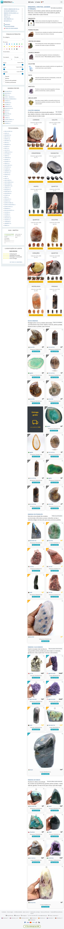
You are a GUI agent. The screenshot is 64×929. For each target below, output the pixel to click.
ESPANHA (7, 100)
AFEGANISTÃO (8, 91)
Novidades (7, 24)
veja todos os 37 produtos (54, 215)
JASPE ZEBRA (8, 183)
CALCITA (7, 150)
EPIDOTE (6, 163)
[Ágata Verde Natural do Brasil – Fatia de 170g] (36, 363)
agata (31, 373)
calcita (31, 566)
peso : (4, 67)
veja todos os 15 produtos (36, 148)
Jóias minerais (9, 19)
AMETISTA (7, 136)
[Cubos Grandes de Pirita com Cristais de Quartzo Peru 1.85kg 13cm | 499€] (36, 663)
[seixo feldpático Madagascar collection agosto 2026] (36, 136)
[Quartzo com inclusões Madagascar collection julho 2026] (54, 202)
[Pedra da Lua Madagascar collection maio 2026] (36, 302)
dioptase (32, 832)
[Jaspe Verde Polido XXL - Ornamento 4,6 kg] (54, 796)
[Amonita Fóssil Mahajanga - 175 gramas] (36, 337)
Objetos (7, 15)
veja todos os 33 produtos (36, 181)
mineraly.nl (51, 918)
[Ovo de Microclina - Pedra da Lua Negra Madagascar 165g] (54, 363)
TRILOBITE (7, 219)
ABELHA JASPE (8, 131)
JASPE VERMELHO (8, 182)
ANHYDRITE (7, 140)
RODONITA (7, 208)
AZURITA (6, 146)
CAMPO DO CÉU (8, 152)
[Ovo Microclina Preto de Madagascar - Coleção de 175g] (54, 442)
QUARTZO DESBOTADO (9, 204)
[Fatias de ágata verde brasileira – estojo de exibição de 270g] (54, 415)
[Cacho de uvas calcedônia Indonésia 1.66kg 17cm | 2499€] (54, 689)
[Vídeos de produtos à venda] (54, 780)
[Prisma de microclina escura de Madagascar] (36, 494)
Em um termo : (6, 51)
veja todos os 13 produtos (54, 148)
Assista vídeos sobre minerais (54, 781)
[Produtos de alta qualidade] (55, 647)
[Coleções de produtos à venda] (59, 110)
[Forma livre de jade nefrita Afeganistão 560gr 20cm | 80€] (36, 590)
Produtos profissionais (11, 28)
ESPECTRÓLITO (8, 165)
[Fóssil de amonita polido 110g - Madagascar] (54, 494)
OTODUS (7, 195)
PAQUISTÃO (8, 113)
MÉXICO (7, 110)
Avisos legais (10, 911)
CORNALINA (7, 157)
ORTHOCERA (7, 193)
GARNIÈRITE (7, 170)
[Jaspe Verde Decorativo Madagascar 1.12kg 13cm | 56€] (54, 822)
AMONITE (7, 138)
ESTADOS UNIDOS (9, 119)
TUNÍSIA (7, 117)
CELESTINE (7, 153)
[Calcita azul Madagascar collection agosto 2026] (54, 136)
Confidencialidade (18, 911)
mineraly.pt (59, 918)
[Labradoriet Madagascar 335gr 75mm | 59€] (36, 796)
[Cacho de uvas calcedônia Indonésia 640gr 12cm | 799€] (36, 689)
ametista (50, 858)
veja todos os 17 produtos (36, 248)
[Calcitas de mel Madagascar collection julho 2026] (54, 236)
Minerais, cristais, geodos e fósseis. (39, 8)
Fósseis (7, 17)
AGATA (6, 133)
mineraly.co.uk (14, 918)
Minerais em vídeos (34, 780)
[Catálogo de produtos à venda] (56, 6)
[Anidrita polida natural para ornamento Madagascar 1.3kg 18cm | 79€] (45, 883)
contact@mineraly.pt (42, 915)
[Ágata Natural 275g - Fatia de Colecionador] (36, 442)
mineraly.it (34, 918)
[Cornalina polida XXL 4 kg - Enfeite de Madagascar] (36, 848)
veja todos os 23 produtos (54, 281)
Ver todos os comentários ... (16, 262)
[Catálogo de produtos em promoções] (57, 514)
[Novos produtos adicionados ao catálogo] (57, 321)
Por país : (17, 57)
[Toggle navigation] (61, 2)
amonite (31, 347)
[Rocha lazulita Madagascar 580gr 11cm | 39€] (45, 617)
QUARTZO (7, 200)
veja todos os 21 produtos (36, 315)
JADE (6, 176)
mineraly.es (42, 918)
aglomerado (51, 673)
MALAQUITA (7, 189)
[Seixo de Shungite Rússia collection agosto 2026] (54, 169)
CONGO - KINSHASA (9, 96)
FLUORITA (7, 168)
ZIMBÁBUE (7, 123)
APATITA (6, 142)
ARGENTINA (8, 93)
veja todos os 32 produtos (54, 315)
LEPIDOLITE (7, 187)
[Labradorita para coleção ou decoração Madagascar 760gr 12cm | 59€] (36, 530)
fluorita (50, 540)
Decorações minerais (10, 11)
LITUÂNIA (7, 104)
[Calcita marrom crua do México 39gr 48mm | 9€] (54, 556)
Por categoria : (6, 37)
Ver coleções (59, 112)
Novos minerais (33, 321)
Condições (4, 911)
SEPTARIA (7, 214)
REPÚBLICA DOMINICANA (10, 98)
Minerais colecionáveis (35, 647)
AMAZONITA (7, 135)
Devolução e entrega (35, 911)
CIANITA (6, 155)
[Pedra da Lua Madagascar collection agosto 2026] (36, 169)
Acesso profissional (45, 911)
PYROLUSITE (7, 199)
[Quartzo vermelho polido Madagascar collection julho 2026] (36, 236)
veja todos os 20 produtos (54, 181)
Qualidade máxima (9, 26)
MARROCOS (8, 106)
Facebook (17, 915)
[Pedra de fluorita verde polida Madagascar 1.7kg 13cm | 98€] (54, 530)
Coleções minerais (34, 110)
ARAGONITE (7, 144)
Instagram (24, 915)
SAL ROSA (7, 212)
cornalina (32, 858)
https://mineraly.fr (54, 915)
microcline (51, 347)
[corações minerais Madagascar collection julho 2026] (36, 269)
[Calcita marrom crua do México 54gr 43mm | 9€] (54, 582)
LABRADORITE (8, 185)
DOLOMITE (7, 161)
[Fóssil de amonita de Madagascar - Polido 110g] (36, 389)
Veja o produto (36, 351)
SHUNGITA (7, 215)
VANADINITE (7, 223)
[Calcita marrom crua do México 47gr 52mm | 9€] (36, 556)
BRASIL (7, 95)
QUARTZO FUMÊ (8, 202)
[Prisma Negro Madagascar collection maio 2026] (54, 302)
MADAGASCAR (9, 108)
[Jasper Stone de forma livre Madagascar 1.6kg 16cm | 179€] (45, 750)
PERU (7, 112)
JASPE (6, 178)
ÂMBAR (6, 225)
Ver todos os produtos (56, 8)
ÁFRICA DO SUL (8, 121)
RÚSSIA (7, 115)
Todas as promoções (57, 515)
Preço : (5, 62)
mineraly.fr (5, 918)
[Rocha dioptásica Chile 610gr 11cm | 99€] (36, 822)
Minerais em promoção (35, 514)
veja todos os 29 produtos (36, 281)
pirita (31, 673)
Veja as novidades (57, 322)
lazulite (31, 637)
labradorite (32, 540)
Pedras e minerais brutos (11, 9)
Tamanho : (5, 72)
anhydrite (32, 902)
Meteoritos (8, 21)
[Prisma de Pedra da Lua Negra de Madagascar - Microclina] (36, 468)
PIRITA (6, 197)
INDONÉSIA (8, 102)
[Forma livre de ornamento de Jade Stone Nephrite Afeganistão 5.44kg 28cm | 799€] (36, 715)
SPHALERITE (7, 217)
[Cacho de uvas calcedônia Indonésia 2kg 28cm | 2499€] (54, 663)
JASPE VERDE (7, 180)
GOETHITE (7, 172)
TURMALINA (7, 221)
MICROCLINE (8, 191)
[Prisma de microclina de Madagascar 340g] (54, 337)
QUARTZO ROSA (8, 206)
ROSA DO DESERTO (9, 210)
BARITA (6, 148)
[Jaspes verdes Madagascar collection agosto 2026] (36, 202)
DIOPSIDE (7, 159)
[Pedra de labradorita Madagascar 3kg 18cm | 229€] (54, 715)
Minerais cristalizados (11, 13)
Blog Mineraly (10, 915)
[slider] (4, 65)
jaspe (31, 769)
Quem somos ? (26, 911)
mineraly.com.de (25, 918)
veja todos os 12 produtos (36, 215)
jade (30, 592)
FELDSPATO (7, 167)
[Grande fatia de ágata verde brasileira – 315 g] (54, 468)
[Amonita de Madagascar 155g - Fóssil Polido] (54, 389)
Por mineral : (6, 57)
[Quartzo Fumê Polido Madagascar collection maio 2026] (54, 269)
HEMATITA (7, 174)
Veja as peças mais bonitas (55, 648)
